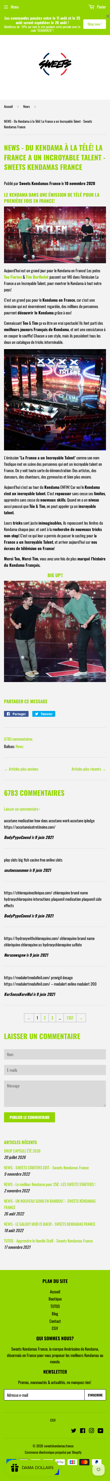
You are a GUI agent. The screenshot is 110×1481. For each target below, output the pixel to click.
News (26, 106)
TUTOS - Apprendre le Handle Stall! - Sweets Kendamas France (48, 1240)
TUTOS (55, 1306)
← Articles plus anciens (21, 769)
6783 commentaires (18, 739)
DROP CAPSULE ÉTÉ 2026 (22, 1151)
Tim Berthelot (37, 277)
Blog (55, 1313)
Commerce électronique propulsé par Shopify (53, 1452)
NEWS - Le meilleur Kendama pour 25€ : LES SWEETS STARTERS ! (49, 1184)
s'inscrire (95, 1395)
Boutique (55, 1299)
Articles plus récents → (89, 769)
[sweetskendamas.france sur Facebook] (82, 1431)
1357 (69, 1018)
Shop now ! (95, 24)
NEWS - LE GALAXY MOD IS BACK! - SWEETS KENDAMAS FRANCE (49, 1224)
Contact (55, 1321)
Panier (101, 7)
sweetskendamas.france (58, 1445)
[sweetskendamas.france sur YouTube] (100, 1431)
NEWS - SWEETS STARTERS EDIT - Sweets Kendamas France (46, 1167)
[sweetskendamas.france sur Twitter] (73, 1431)
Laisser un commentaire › (22, 809)
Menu (15, 7)
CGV (55, 1328)
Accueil (8, 106)
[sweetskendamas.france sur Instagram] (91, 1431)
